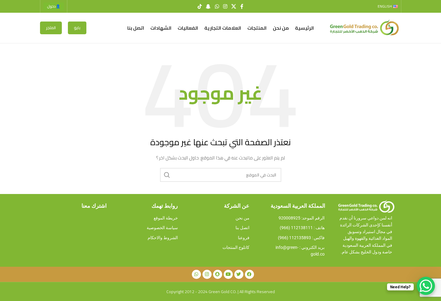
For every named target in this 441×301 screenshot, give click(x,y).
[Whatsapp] (196, 274)
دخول (53, 6)
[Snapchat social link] (208, 6)
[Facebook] (249, 274)
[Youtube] (228, 274)
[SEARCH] (167, 175)
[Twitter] (238, 274)
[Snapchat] (217, 274)
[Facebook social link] (242, 6)
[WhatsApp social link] (217, 6)
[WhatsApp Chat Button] (426, 286)
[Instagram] (207, 274)
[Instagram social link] (225, 6)
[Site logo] (363, 28)
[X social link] (233, 6)
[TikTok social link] (199, 6)
